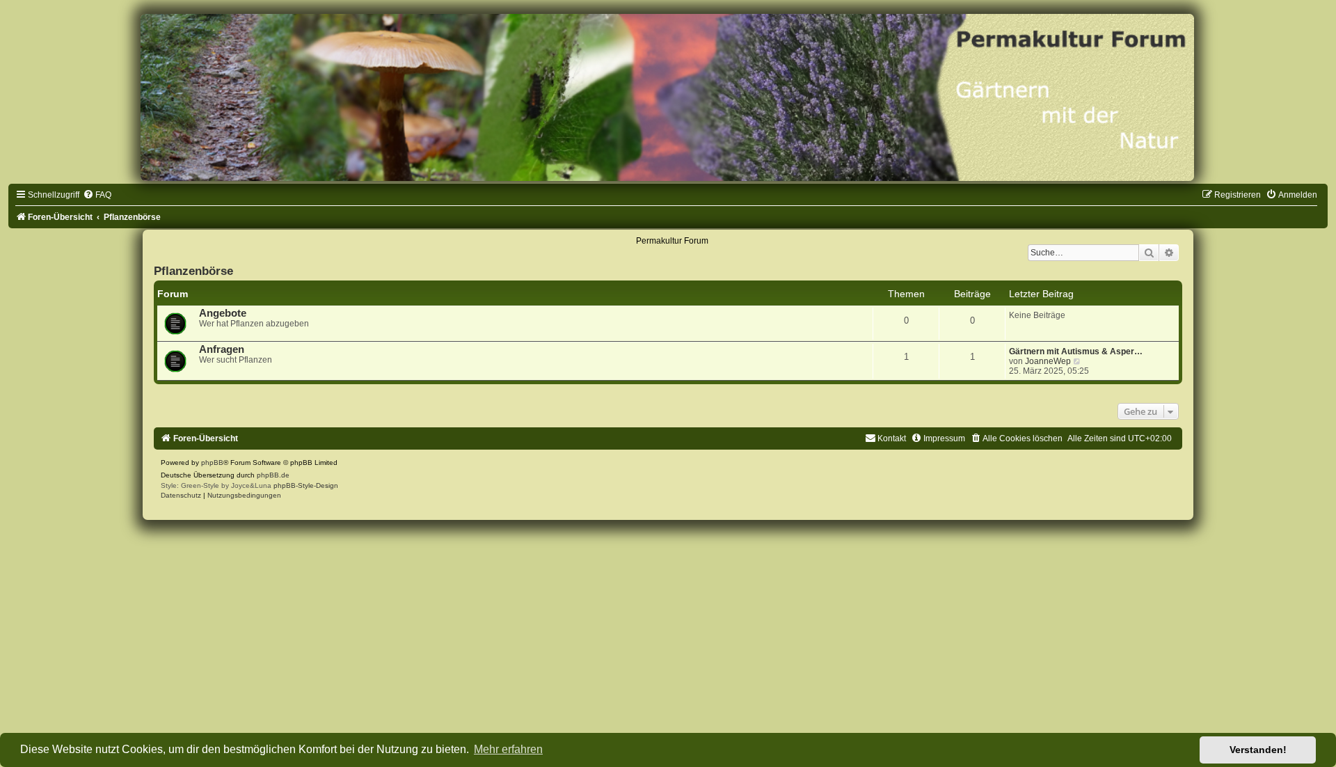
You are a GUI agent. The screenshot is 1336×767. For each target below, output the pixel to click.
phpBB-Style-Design (305, 485)
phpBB (212, 462)
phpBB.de (273, 475)
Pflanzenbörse (193, 270)
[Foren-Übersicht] (668, 97)
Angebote (222, 313)
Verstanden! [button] (1258, 749)
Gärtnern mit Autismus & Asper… (1076, 351)
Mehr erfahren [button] (508, 749)
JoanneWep (1048, 361)
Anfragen (221, 349)
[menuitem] (97, 195)
